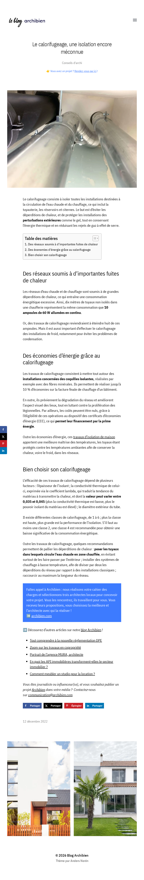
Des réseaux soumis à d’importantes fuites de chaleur (63, 244)
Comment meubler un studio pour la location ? (62, 673)
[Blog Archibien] (65, 20)
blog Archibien (91, 629)
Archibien (38, 689)
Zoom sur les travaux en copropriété (55, 647)
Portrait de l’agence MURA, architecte (56, 654)
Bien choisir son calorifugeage (47, 255)
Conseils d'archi (72, 63)
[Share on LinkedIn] (3, 450)
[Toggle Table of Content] (94, 238)
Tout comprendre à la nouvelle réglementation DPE (66, 640)
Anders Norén (79, 861)
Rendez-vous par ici (85, 71)
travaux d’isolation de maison (94, 436)
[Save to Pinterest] (3, 443)
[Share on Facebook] (3, 429)
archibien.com (41, 615)
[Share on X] (3, 436)
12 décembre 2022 (35, 721)
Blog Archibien (78, 855)
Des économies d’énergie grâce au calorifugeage (59, 250)
